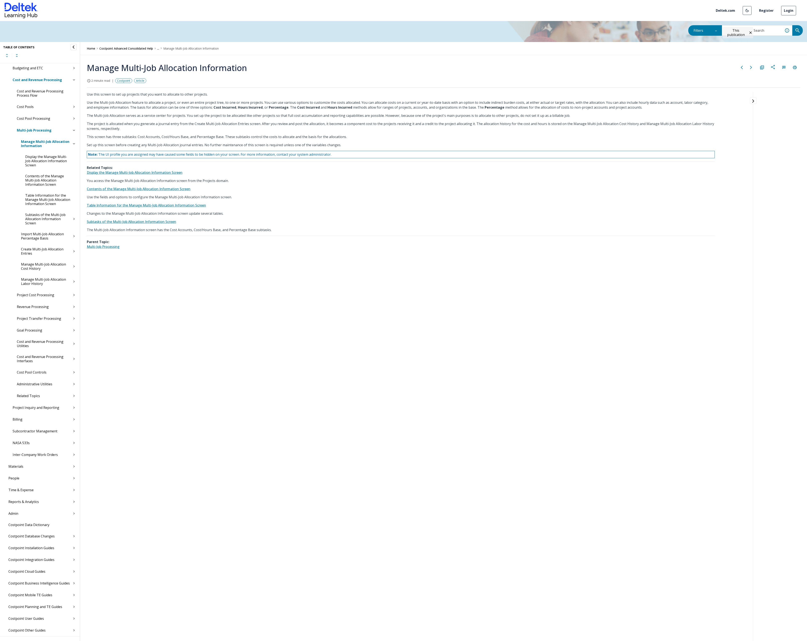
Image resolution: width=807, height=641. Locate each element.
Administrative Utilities (34, 384)
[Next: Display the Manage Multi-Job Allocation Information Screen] (751, 67)
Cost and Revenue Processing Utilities (40, 344)
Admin (13, 513)
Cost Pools (25, 107)
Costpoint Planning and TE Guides (35, 607)
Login (788, 10)
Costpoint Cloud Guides (26, 571)
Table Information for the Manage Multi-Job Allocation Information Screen (47, 199)
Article (140, 81)
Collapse (16, 55)
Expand (7, 55)
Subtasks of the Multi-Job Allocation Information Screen (45, 219)
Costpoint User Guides (26, 618)
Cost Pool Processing (33, 118)
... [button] (158, 48)
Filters (698, 30)
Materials (15, 466)
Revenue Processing (33, 307)
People (13, 478)
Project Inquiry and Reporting (36, 407)
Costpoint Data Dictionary (28, 525)
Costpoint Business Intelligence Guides (39, 583)
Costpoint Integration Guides (31, 560)
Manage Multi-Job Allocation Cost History (43, 266)
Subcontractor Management (35, 431)
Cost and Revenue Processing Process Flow (40, 93)
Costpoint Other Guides (27, 630)
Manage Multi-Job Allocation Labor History (43, 281)
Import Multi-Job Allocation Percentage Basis (42, 236)
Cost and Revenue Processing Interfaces (40, 359)
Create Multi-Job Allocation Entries (42, 251)
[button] (747, 10)
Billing (17, 419)
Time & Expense (21, 490)
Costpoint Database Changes (31, 536)
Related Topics (28, 396)
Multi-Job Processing (34, 130)
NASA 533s (21, 443)
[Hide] (73, 47)
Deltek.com (725, 10)
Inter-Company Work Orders (35, 455)
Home (91, 48)
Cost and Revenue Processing (37, 80)
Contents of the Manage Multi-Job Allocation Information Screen (44, 180)
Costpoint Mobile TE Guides (30, 595)
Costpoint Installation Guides (31, 548)
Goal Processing (29, 330)
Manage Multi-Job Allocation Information (45, 144)
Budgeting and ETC (28, 68)
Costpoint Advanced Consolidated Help (126, 48)
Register (766, 10)
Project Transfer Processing (39, 318)
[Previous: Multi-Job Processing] (741, 67)
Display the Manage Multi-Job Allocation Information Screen (46, 161)
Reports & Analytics (23, 502)
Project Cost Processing (35, 295)
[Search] (797, 30)
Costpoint (123, 81)
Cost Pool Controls (31, 372)
